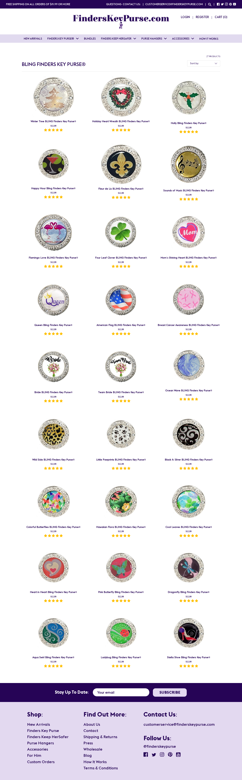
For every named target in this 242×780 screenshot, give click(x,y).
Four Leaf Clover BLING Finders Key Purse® (121, 258)
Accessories (37, 749)
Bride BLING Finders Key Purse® (53, 392)
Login (185, 17)
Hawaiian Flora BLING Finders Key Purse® (121, 527)
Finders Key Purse (43, 730)
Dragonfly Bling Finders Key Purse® (188, 592)
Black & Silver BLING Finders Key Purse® (189, 460)
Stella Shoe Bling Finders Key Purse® (188, 657)
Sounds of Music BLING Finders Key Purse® (188, 190)
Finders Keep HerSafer (48, 736)
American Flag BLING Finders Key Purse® (121, 325)
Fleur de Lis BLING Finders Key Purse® (120, 189)
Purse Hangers (40, 742)
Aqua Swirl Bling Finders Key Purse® (53, 657)
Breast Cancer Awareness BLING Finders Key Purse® (189, 325)
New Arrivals (38, 724)
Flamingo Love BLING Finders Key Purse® (53, 258)
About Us (91, 724)
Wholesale (92, 749)
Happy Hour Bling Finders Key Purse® (53, 188)
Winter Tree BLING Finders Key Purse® (53, 121)
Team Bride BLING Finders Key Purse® (121, 392)
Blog (87, 755)
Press (88, 742)
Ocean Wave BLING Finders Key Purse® (188, 390)
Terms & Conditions (100, 767)
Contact (90, 730)
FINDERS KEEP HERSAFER (116, 38)
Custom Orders (41, 761)
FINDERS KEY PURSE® (61, 38)
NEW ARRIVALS (33, 38)
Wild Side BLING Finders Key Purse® (53, 460)
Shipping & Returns (100, 736)
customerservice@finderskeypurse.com (174, 4)
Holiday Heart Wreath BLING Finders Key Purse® (121, 121)
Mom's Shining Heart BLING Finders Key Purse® (189, 258)
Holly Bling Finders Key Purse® (188, 123)
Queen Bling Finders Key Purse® (53, 325)
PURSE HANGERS (152, 38)
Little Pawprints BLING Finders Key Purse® (121, 460)
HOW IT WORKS (208, 38)
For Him (34, 755)
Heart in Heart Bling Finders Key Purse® (53, 592)
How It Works (95, 761)
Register (202, 17)
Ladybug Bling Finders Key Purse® (121, 657)
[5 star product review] (53, 130)
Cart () (221, 17)
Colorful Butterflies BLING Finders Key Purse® (53, 527)
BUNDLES (90, 38)
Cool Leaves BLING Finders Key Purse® (188, 527)
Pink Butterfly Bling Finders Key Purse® (121, 592)
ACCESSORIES (181, 38)
